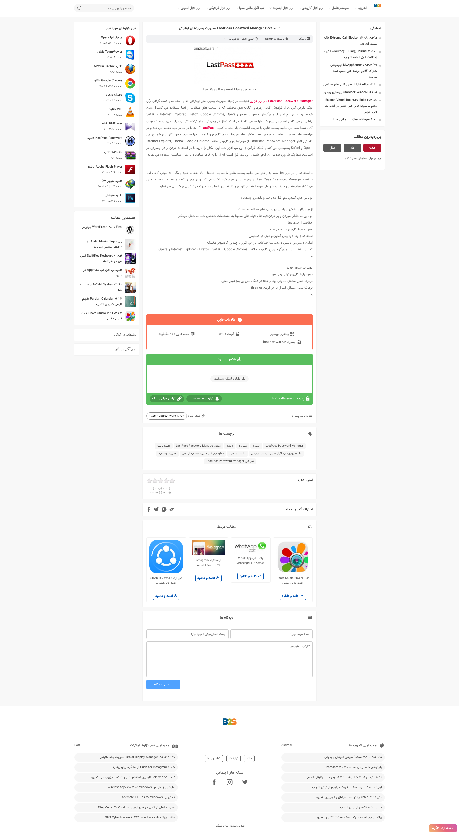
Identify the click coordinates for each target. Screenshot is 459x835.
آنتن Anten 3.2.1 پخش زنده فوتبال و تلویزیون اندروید (348, 797)
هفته (372, 148)
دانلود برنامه (163, 446)
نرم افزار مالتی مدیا (251, 8)
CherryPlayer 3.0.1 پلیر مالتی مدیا (355, 119)
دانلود (230, 446)
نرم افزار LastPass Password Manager (230, 461)
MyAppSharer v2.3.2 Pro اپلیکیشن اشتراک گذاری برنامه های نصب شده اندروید (353, 71)
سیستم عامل (340, 8)
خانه (249, 758)
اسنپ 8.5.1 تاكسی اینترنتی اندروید (360, 807)
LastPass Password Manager (284, 446)
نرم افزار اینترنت (283, 8)
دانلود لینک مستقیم (227, 378)
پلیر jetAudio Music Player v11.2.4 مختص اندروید (104, 244)
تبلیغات (233, 758)
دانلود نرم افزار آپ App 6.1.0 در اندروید (102, 273)
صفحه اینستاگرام (443, 828)
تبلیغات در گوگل (125, 334)
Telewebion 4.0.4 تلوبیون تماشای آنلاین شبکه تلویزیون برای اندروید (132, 777)
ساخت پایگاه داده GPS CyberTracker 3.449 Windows (140, 817)
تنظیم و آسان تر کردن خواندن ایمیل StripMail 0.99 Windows (136, 807)
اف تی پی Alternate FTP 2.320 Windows (148, 797)
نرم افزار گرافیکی (219, 8)
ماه (352, 148)
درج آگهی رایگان (125, 349)
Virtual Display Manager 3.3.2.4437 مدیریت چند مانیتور (137, 757)
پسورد (256, 446)
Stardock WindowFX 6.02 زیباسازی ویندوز (350, 92)
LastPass (208, 128)
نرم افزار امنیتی (190, 8)
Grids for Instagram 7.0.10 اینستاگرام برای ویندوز (144, 767)
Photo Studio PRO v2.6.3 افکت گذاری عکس (101, 316)
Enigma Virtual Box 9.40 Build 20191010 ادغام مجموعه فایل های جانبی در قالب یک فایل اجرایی (350, 106)
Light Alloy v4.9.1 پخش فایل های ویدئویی (350, 84)
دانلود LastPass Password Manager (198, 446)
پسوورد (243, 446)
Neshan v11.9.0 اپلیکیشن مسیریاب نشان (100, 287)
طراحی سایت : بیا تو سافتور (229, 826)
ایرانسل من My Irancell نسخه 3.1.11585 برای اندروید (348, 817)
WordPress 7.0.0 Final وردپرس (102, 227)
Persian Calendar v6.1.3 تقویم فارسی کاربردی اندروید (102, 302)
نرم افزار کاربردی (312, 8)
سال (332, 148)
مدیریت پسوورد (167, 453)
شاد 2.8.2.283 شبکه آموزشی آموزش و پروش (353, 757)
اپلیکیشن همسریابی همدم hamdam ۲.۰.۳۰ (354, 767)
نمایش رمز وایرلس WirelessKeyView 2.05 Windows (141, 787)
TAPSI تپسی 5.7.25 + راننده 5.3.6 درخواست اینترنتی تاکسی (344, 777)
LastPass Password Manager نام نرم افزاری (281, 101)
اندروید (362, 8)
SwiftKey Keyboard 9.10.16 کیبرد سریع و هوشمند (101, 258)
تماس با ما (213, 758)
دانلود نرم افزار (238, 453)
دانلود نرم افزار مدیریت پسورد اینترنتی (203, 453)
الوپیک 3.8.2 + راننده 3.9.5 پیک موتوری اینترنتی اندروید (346, 787)
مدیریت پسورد (300, 416)
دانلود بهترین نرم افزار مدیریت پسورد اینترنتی (276, 453)
